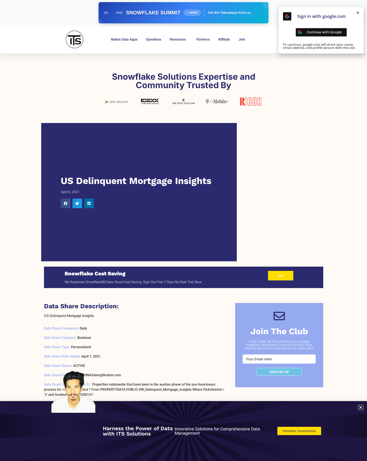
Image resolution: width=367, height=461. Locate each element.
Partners (203, 39)
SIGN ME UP (279, 372)
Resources (178, 39)
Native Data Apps (124, 39)
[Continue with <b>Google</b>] (287, 16)
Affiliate (224, 39)
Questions (153, 39)
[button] (65, 203)
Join (242, 39)
